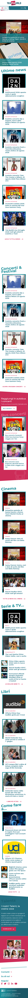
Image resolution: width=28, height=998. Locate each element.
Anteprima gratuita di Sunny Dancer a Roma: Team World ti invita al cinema (14, 39)
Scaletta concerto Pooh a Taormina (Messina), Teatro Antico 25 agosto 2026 (15, 149)
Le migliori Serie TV (12, 684)
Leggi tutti (12, 892)
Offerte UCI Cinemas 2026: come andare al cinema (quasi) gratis (13, 860)
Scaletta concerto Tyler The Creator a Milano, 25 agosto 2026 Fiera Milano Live (15, 178)
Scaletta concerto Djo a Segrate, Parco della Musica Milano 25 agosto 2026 (15, 121)
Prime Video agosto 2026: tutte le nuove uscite (12, 63)
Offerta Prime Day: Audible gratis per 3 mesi (15, 714)
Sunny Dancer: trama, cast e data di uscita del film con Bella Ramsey (15, 567)
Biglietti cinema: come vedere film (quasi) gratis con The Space (18, 869)
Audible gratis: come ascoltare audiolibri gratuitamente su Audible (17, 886)
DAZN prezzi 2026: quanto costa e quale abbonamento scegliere (15, 94)
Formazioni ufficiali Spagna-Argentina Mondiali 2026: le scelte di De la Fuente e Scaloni (17, 677)
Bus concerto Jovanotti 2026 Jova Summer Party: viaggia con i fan (14, 437)
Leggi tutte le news (12, 239)
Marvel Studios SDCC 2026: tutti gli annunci (14, 592)
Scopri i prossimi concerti (12, 386)
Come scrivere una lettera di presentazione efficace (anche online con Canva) (17, 877)
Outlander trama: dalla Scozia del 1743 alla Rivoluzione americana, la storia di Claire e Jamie (15, 793)
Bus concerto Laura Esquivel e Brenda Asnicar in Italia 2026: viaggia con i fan (14, 464)
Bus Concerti (7, 408)
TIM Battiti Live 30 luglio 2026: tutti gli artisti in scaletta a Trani (15, 232)
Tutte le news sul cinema (12, 598)
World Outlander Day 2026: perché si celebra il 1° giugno (15, 739)
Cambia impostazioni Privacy (8, 994)
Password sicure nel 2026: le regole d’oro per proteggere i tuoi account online (15, 832)
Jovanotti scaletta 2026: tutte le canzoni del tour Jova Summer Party (14, 205)
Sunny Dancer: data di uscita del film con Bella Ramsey (14, 540)
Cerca (22, 8)
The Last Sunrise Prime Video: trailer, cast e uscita (15, 655)
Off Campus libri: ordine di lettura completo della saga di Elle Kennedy (15, 766)
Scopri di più (7, 929)
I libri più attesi (12, 801)
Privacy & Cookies (16, 993)
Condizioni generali (5, 993)
